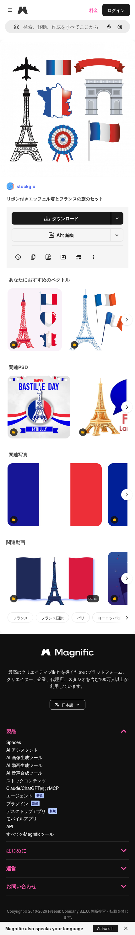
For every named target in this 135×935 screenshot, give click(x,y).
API (9, 826)
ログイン (116, 10)
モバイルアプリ (21, 818)
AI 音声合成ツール (24, 772)
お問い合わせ (21, 886)
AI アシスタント (22, 750)
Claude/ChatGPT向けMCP (32, 788)
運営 (11, 868)
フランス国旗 (52, 617)
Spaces (13, 742)
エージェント (24, 795)
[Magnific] (67, 653)
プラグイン (22, 803)
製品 (11, 731)
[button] (67, 705)
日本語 (67, 704)
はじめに (16, 850)
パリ (80, 617)
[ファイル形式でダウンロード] (117, 218)
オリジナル (43, 54)
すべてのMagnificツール (30, 834)
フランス (20, 617)
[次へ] (126, 319)
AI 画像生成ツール (24, 757)
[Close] (126, 928)
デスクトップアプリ (31, 811)
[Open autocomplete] (14, 26)
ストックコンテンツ (26, 780)
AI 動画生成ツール (24, 765)
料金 (93, 10)
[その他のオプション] (93, 257)
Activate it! (105, 928)
